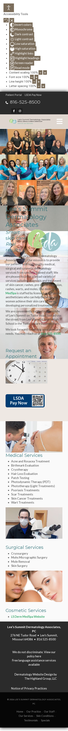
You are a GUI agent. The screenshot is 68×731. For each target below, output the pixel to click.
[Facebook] (13, 110)
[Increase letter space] (43, 86)
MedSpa (11, 293)
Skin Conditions (45, 715)
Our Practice (33, 711)
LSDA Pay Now (33, 94)
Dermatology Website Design (33, 674)
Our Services (26, 715)
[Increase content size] (45, 72)
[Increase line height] (39, 81)
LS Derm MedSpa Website (28, 616)
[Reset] (6, 20)
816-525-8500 (25, 102)
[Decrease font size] (32, 77)
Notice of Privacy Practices (29, 688)
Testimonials (31, 720)
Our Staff (49, 711)
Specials (45, 720)
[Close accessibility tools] (11, 20)
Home (20, 711)
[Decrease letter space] (39, 86)
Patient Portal (14, 94)
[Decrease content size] (40, 72)
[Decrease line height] (34, 81)
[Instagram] (19, 110)
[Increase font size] (36, 77)
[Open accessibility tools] (8, 7)
